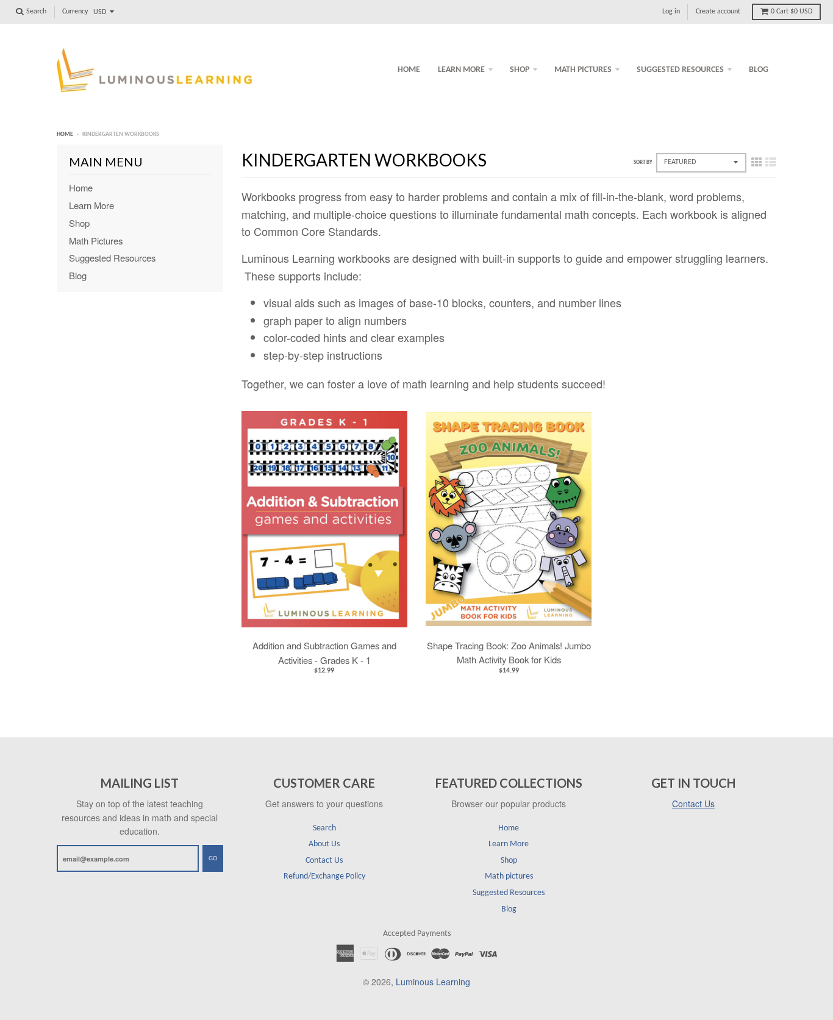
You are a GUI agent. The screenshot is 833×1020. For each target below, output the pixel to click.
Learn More (461, 69)
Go (213, 858)
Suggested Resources (680, 69)
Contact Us (324, 860)
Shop (519, 69)
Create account (718, 11)
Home (409, 69)
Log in (671, 11)
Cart (791, 11)
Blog (758, 69)
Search (324, 828)
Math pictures (583, 69)
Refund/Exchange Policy (324, 876)
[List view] (770, 161)
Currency (75, 11)
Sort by (643, 162)
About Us (324, 844)
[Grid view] (756, 161)
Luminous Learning (433, 981)
